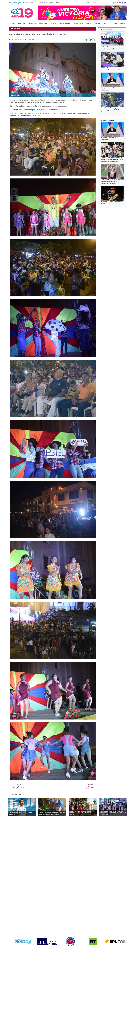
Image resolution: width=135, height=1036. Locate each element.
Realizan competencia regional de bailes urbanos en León (43, 110)
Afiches (89, 23)
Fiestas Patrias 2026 (119, 23)
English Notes (78, 23)
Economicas (43, 23)
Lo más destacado (107, 120)
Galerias (97, 23)
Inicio (12, 23)
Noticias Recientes (107, 30)
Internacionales (65, 23)
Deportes (53, 23)
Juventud (106, 23)
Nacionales (21, 23)
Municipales (32, 23)
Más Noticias (14, 794)
